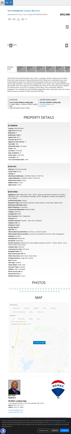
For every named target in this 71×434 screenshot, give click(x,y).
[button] (3, 431)
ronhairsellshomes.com (15, 412)
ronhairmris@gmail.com (47, 104)
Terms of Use (62, 422)
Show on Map (40, 342)
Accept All (64, 430)
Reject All (55, 430)
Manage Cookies (44, 430)
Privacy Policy (52, 422)
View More (43, 106)
